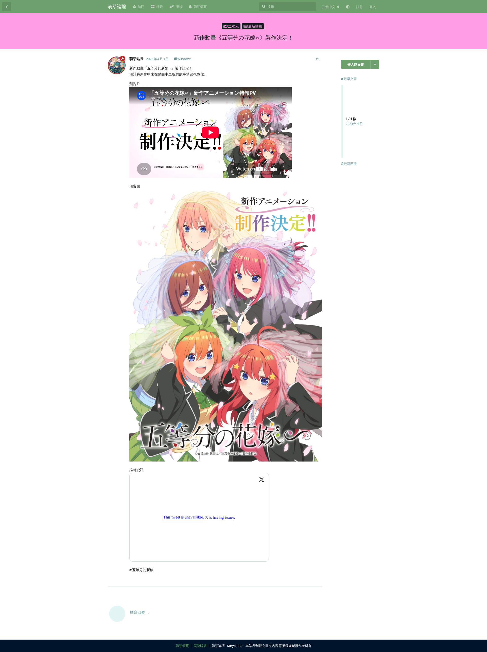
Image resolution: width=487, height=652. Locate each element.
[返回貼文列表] (6, 6)
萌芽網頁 (182, 645)
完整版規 (200, 645)
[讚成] (296, 580)
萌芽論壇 (117, 6)
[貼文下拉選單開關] (317, 579)
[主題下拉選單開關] (375, 64)
